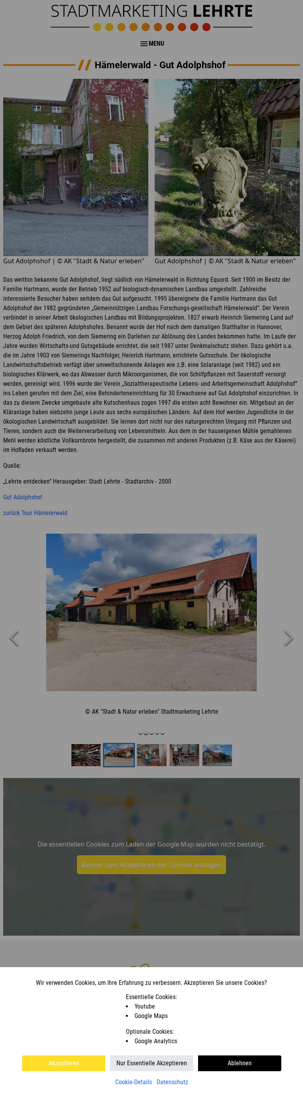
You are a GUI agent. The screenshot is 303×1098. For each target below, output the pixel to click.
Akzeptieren (64, 1063)
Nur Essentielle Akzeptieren (151, 1063)
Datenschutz (172, 1082)
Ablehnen (240, 1063)
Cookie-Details (133, 1082)
